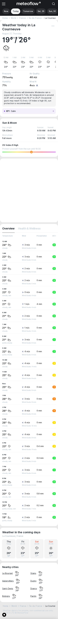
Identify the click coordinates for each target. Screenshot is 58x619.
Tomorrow (28, 11)
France (22, 18)
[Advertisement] (29, 190)
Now (6, 11)
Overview (8, 228)
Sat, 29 (41, 11)
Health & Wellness (29, 228)
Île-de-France (35, 18)
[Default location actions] (53, 26)
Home (5, 18)
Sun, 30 (52, 11)
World (13, 18)
